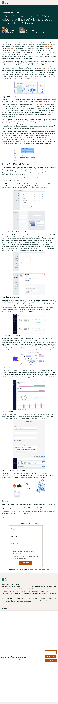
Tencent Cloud (48, 46)
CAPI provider (40, 139)
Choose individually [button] (50, 652)
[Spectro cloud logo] (6, 2)
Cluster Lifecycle (40, 104)
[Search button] (51, 3)
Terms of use (24, 659)
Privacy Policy (45, 569)
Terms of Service (33, 569)
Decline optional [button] (50, 656)
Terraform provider (24, 477)
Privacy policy (16, 659)
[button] (55, 2)
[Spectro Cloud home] (6, 579)
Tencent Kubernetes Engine (39, 43)
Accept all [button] (51, 660)
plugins (11, 48)
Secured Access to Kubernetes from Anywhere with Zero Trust (32, 350)
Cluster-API (45, 68)
